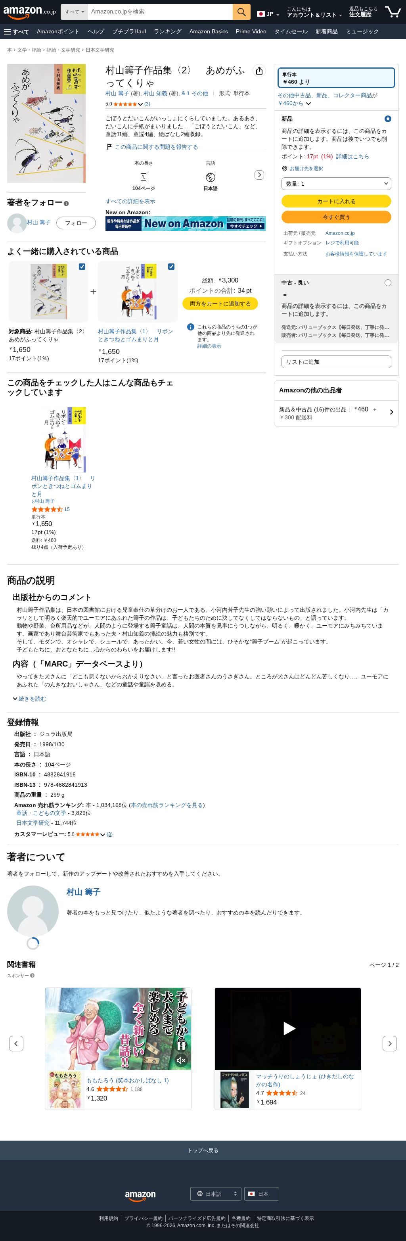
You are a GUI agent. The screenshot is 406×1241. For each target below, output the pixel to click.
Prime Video (251, 31)
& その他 (195, 93)
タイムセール (291, 31)
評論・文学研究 (63, 50)
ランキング (168, 31)
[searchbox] (160, 11)
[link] (29, 358)
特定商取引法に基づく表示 (285, 1218)
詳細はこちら (353, 156)
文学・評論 (29, 50)
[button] (16, 31)
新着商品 (327, 31)
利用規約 (108, 1218)
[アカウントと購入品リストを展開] (340, 15)
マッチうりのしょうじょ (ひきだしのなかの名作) (305, 1080)
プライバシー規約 (143, 1218)
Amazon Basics (209, 31)
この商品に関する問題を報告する (156, 147)
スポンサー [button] (18, 975)
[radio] (336, 78)
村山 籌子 (117, 93)
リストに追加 (303, 362)
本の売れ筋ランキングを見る (167, 805)
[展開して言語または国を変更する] (278, 15)
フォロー (76, 223)
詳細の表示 (209, 346)
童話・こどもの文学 (41, 813)
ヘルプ (96, 31)
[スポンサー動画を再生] (288, 1029)
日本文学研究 (100, 50)
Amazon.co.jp (340, 233)
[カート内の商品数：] (393, 12)
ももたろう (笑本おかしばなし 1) (127, 1080)
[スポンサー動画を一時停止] (181, 1046)
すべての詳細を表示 (130, 201)
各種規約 (241, 1218)
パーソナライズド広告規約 (197, 1218)
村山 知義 (155, 93)
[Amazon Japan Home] (140, 1197)
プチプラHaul (129, 31)
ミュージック (362, 31)
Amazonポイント (58, 31)
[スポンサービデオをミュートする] (181, 1061)
